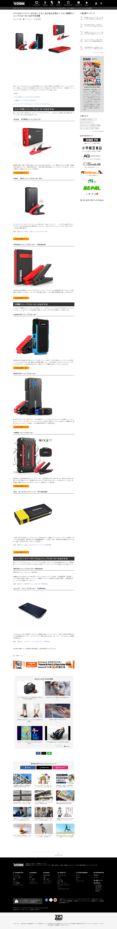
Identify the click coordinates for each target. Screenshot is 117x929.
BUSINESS (34, 872)
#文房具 (93, 125)
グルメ (59, 877)
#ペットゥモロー (85, 128)
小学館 (64, 900)
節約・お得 (46, 879)
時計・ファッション (62, 883)
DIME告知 (96, 875)
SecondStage (98, 885)
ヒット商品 (32, 879)
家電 (14, 879)
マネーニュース (47, 883)
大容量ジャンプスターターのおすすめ (25, 100)
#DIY (92, 128)
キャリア (31, 875)
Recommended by (60, 746)
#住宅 (97, 128)
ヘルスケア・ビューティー (64, 885)
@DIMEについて (63, 899)
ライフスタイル (21, 8)
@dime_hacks (61, 767)
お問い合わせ (95, 899)
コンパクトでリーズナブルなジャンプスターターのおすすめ (31, 104)
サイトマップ (70, 899)
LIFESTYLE (62, 872)
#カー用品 (37, 19)
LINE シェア (49, 753)
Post (43, 753)
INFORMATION (99, 872)
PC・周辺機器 (16, 883)
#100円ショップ (92, 119)
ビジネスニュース (33, 883)
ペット (59, 887)
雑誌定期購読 (69, 900)
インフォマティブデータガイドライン (83, 899)
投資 (44, 877)
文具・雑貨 (60, 881)
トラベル (60, 879)
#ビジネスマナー (85, 125)
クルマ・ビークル (32, 8)
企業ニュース (99, 880)
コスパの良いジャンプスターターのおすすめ (27, 97)
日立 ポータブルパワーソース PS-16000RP (38, 545)
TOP (14, 8)
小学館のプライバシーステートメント (82, 900)
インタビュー (32, 881)
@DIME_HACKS (45, 767)
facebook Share (38, 753)
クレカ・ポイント (47, 881)
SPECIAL (97, 883)
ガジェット (15, 881)
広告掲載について (95, 900)
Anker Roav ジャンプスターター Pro (36, 231)
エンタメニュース (80, 881)
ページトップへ (58, 855)
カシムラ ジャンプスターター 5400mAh (37, 641)
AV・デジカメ (16, 875)
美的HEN (97, 891)
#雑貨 (98, 125)
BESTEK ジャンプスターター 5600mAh (36, 584)
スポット (78, 875)
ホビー (77, 879)
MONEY (47, 872)
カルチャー (78, 877)
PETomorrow (98, 889)
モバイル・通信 (16, 877)
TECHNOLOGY (19, 872)
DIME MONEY (46, 875)
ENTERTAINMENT (83, 872)
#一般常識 (83, 119)
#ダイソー (90, 122)
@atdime (29, 767)
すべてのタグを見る (98, 131)
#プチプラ (83, 122)
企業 (30, 877)
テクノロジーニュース (18, 885)
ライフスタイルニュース (63, 888)
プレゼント (96, 877)
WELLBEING (98, 887)
